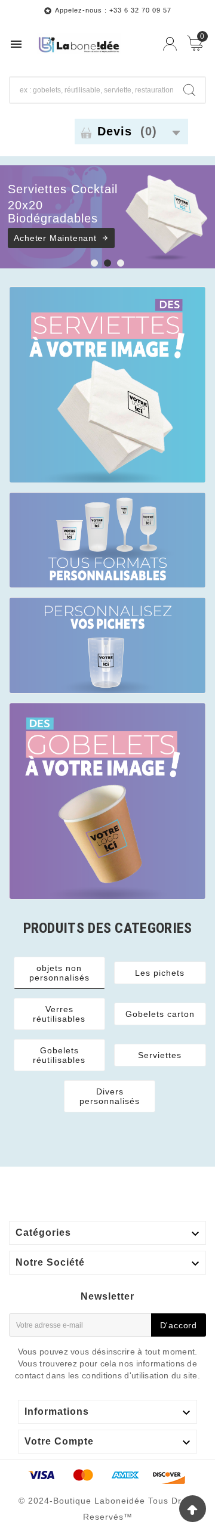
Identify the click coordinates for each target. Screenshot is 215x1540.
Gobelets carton (160, 1014)
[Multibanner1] (107, 384)
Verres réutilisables (59, 1013)
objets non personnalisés (59, 972)
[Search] (189, 90)
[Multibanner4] (107, 801)
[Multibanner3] (107, 645)
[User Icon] (170, 44)
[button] (94, 263)
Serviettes (160, 1055)
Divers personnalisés (109, 1096)
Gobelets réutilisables (59, 1055)
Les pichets (160, 973)
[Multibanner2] (107, 540)
